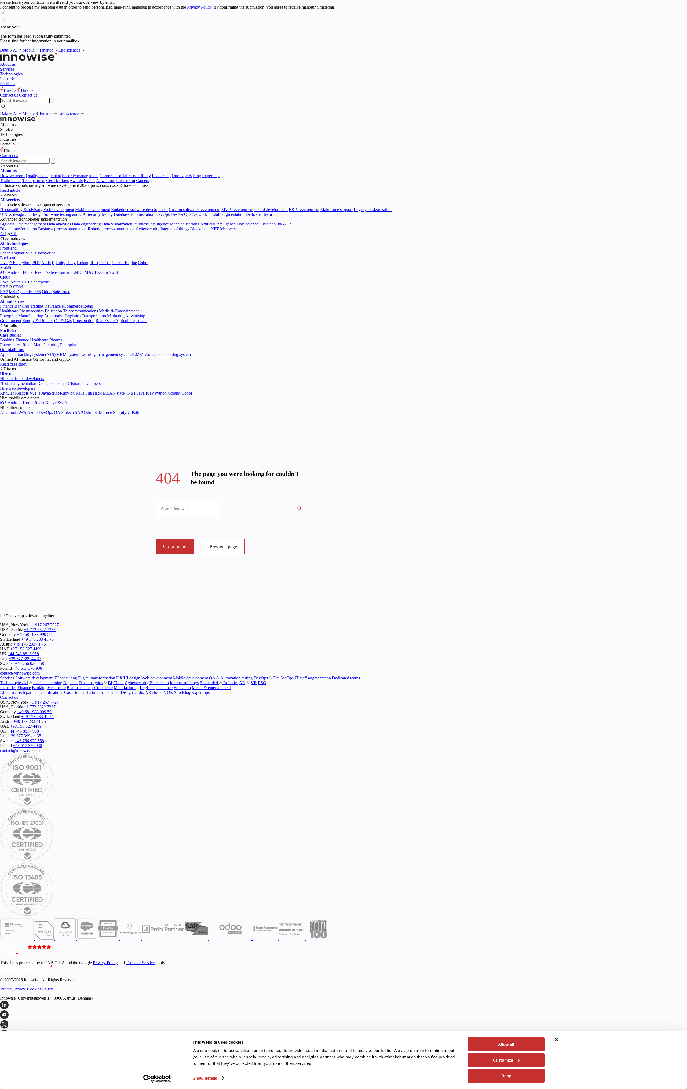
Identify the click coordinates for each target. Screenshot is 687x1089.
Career (114, 692)
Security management (80, 175)
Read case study (13, 364)
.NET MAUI (85, 272)
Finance (47, 50)
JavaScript (46, 253)
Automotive (54, 316)
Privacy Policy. (13, 989)
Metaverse (228, 229)
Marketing (116, 316)
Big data (7, 224)
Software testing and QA (65, 214)
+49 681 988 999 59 (34, 634)
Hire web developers (17, 388)
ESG (262, 682)
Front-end (8, 248)
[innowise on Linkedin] (343, 1005)
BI (110, 682)
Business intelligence (151, 224)
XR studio (154, 692)
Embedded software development (139, 209)
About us (8, 64)
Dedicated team (259, 214)
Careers (142, 180)
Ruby (71, 262)
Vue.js (30, 253)
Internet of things (174, 229)
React (5, 253)
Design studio (132, 692)
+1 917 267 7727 (44, 624)
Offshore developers (83, 383)
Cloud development (271, 209)
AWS (4, 282)
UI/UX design (12, 214)
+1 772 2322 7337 (40, 629)
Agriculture (125, 320)
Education (53, 311)
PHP (36, 262)
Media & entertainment (211, 687)
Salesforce (61, 291)
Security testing (100, 214)
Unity (60, 262)
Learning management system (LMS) (111, 354)
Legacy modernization (373, 209)
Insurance (52, 306)
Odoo (47, 291)
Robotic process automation (111, 229)
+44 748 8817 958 (23, 653)
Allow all (506, 1044)
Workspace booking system (167, 354)
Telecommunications (80, 311)
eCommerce (72, 306)
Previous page (223, 546)
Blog (197, 175)
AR (3, 233)
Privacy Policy (199, 7)
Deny (506, 1075)
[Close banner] (556, 1039)
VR (13, 233)
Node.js (47, 262)
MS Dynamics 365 (25, 291)
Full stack (93, 393)
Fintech (67, 412)
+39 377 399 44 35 (25, 658)
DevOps (162, 214)
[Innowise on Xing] (343, 1025)
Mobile (29, 50)
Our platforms (12, 349)
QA (57, 412)
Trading (36, 306)
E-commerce (10, 345)
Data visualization (117, 224)
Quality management (43, 175)
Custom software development (194, 209)
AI (16, 50)
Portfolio (7, 83)
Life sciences (69, 50)
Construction (83, 320)
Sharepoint (40, 282)
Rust (94, 262)
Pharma (55, 340)
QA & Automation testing (231, 678)
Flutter (28, 272)
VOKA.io (172, 692)
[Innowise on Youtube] (343, 1015)
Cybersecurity (147, 229)
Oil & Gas (63, 320)
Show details (205, 1078)
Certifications (57, 180)
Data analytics (59, 224)
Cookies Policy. (40, 989)
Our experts (182, 175)
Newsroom (105, 180)
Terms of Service (140, 962)
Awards (76, 180)
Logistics (73, 316)
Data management (30, 224)
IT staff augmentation (226, 214)
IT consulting (65, 678)
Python (25, 262)
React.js (21, 393)
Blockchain (200, 229)
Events (89, 180)
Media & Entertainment (119, 311)
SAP (4, 291)
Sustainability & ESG (277, 224)
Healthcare (9, 311)
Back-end (8, 258)
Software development (34, 678)
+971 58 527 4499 (26, 649)
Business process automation (62, 229)
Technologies (11, 74)
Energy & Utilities (37, 320)
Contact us (9, 155)
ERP (4, 287)
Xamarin (65, 272)
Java (4, 262)
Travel (141, 320)
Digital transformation (18, 229)
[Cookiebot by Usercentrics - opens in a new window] (157, 1079)
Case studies (10, 335)
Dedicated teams (51, 383)
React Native (46, 272)
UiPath (133, 412)
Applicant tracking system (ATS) (28, 354)
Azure (15, 282)
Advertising (135, 316)
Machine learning (184, 224)
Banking (21, 306)
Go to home (174, 546)
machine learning (47, 682)
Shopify (119, 412)
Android (15, 272)
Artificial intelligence (218, 224)
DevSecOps (181, 214)
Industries (8, 79)
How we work (12, 175)
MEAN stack (114, 393)
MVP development (237, 209)
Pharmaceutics (31, 311)
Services (7, 69)
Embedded (209, 682)
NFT (215, 229)
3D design (34, 214)
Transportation (94, 316)
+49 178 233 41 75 (37, 639)
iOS (3, 272)
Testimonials (10, 180)
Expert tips (211, 175)
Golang (83, 262)
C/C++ (105, 262)
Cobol (143, 262)
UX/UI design (128, 678)
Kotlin (102, 272)
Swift (113, 272)
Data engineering (86, 224)
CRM (18, 287)
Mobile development (92, 209)
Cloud (5, 277)
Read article (10, 190)
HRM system (68, 354)
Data (4, 50)
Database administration (134, 214)
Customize (503, 1060)
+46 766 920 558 (29, 663)
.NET (13, 262)
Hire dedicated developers (22, 378)
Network (199, 214)
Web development (58, 209)
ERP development (304, 209)
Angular (17, 253)
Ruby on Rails (72, 393)
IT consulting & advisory (21, 209)
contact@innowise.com (20, 673)
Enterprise (8, 316)
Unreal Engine (124, 262)
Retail (88, 306)
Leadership (161, 175)
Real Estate (105, 320)
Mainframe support (336, 209)
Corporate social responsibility (125, 175)
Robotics (230, 682)
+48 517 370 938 (27, 668)
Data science (247, 224)
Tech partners (33, 180)
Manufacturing (30, 316)
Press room (125, 180)
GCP (26, 282)
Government (10, 320)
